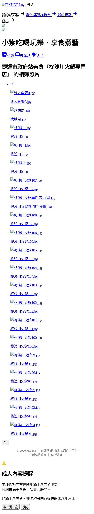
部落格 (25, 56)
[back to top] (5, 442)
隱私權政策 (39, 455)
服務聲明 (56, 455)
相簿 (11, 56)
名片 (40, 56)
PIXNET (31, 450)
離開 (25, 507)
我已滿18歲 (10, 507)
